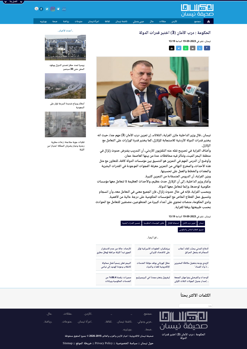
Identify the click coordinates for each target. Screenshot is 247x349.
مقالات (162, 21)
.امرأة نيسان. (84, 321)
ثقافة (107, 21)
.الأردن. (88, 313)
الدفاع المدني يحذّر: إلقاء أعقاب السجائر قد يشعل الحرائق (193, 251)
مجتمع (197, 21)
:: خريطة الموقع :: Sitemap (78, 343)
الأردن (174, 21)
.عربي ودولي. (144, 321)
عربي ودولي (138, 21)
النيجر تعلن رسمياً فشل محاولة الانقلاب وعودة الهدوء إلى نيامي (116, 265)
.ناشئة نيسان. (124, 321)
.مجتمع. (147, 313)
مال (152, 21)
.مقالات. (67, 313)
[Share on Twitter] (199, 48)
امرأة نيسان (93, 21)
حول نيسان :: (145, 343)
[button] (185, 48)
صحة (54, 21)
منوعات (78, 21)
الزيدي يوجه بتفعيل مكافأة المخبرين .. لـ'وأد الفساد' (191, 265)
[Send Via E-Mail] (192, 48)
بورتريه (43, 21)
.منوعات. (67, 321)
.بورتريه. (127, 329)
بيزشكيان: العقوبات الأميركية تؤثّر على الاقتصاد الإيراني (154, 251)
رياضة (66, 21)
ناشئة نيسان (121, 21)
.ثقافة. (108, 321)
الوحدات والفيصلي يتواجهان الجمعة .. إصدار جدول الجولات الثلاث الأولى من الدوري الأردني (191, 281)
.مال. (49, 313)
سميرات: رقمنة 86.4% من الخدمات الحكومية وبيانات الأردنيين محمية (118, 281)
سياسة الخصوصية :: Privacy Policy (116, 343)
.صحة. (148, 329)
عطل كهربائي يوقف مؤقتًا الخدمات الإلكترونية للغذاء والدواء (153, 265)
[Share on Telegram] (178, 48)
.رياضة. (48, 321)
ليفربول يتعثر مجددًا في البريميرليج (153, 277)
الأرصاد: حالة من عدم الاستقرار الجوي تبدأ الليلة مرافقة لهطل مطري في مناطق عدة (114, 253)
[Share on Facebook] (207, 48)
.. (131, 313)
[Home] (196, 10)
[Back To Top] (242, 341)
